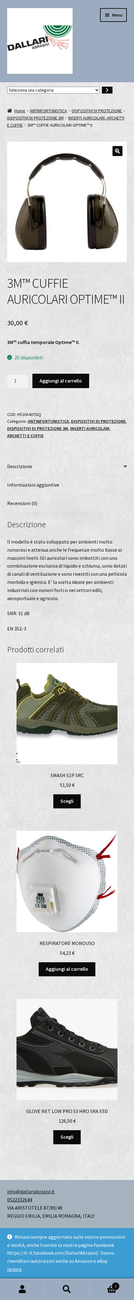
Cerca (67, 1289)
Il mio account (22, 1289)
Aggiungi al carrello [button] (67, 969)
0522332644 (19, 1199)
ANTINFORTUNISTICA (48, 111)
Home (19, 111)
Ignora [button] (14, 1269)
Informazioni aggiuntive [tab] (33, 485)
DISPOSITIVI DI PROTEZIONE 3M (35, 118)
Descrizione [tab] (19, 466)
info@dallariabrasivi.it (31, 1191)
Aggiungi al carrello (61, 380)
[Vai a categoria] (107, 90)
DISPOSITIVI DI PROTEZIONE (97, 111)
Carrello (103, 1283)
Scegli (67, 801)
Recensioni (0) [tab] (22, 503)
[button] (117, 151)
